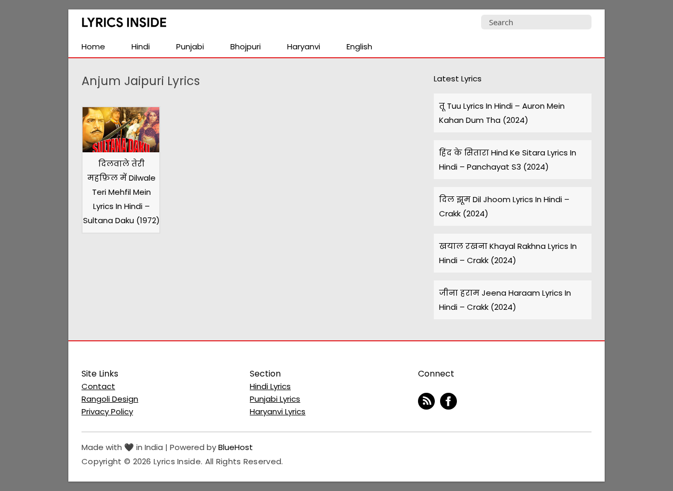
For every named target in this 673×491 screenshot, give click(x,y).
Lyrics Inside (123, 24)
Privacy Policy (107, 411)
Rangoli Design (109, 398)
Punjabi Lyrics (275, 398)
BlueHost (235, 447)
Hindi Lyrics (270, 386)
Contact (98, 386)
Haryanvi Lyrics (277, 411)
